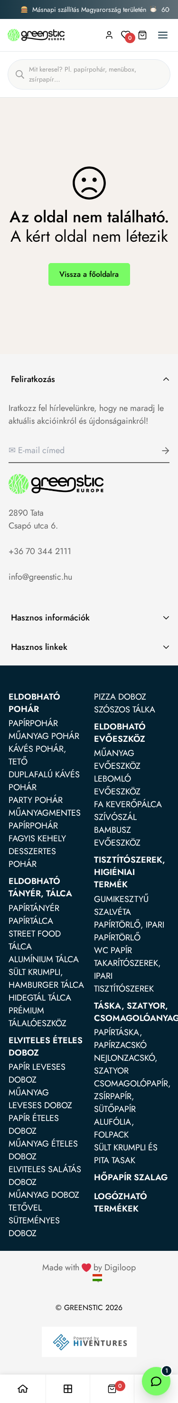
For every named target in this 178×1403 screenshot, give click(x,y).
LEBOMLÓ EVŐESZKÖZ (117, 785)
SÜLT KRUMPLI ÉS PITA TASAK (126, 1153)
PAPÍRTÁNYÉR (34, 908)
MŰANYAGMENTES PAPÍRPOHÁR (45, 819)
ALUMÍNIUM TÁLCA (44, 959)
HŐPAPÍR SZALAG (131, 1177)
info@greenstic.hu (40, 577)
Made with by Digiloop (89, 1267)
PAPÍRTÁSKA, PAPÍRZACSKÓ (120, 1038)
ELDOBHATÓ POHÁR (34, 703)
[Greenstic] (36, 35)
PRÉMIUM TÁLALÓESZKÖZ (37, 1016)
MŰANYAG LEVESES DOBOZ (40, 1098)
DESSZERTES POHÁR (32, 857)
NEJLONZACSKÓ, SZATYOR (126, 1064)
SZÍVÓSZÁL (115, 817)
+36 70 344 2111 (40, 551)
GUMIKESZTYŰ (121, 899)
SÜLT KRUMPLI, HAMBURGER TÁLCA (46, 978)
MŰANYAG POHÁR (44, 736)
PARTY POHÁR (36, 800)
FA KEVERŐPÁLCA (128, 804)
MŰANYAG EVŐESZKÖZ (117, 759)
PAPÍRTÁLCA (31, 921)
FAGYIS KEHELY (37, 838)
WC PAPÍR (113, 950)
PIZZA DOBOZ (120, 697)
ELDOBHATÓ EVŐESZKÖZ (120, 732)
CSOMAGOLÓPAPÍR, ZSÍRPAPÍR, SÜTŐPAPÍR (132, 1096)
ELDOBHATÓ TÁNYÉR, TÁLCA (40, 887)
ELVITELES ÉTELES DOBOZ (46, 1046)
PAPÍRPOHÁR (33, 723)
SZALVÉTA (112, 912)
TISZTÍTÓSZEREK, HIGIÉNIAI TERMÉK (129, 872)
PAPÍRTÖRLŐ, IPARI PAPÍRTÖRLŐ (129, 931)
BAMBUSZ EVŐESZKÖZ (117, 836)
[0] (112, 1389)
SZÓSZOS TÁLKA (124, 709)
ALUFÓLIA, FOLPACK (114, 1128)
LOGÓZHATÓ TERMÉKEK (120, 1202)
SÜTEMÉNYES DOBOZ (34, 1226)
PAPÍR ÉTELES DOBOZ (34, 1124)
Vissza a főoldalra (89, 274)
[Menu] (162, 35)
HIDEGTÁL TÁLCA (40, 998)
